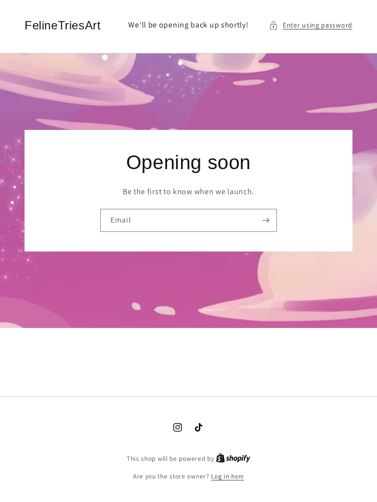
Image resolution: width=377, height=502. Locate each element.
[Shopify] (233, 458)
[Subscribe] (265, 220)
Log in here (227, 476)
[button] (310, 25)
